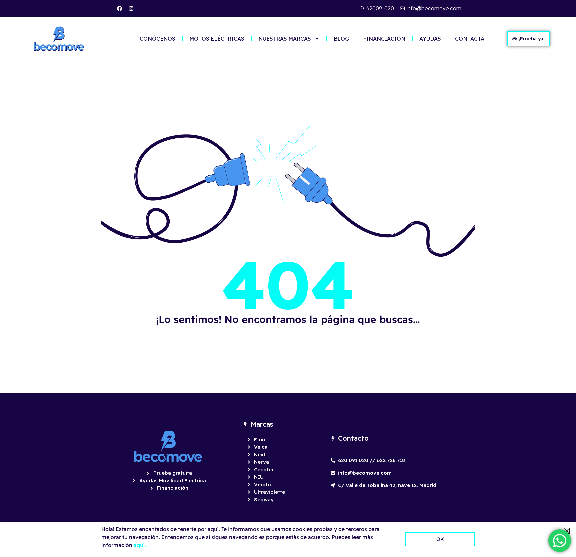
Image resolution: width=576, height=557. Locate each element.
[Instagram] (131, 8)
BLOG (341, 38)
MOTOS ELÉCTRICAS (216, 38)
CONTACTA (469, 38)
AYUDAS (430, 38)
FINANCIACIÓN (384, 38)
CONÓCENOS (157, 38)
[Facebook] (120, 8)
